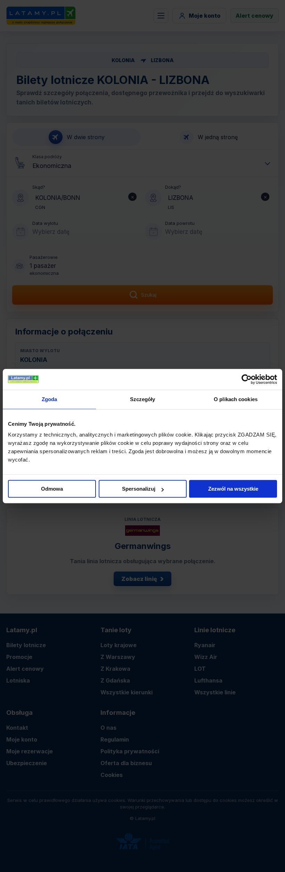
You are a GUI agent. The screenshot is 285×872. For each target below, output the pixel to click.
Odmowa (52, 489)
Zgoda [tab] (49, 399)
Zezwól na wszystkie (233, 489)
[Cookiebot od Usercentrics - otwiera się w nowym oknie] (246, 379)
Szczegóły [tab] (142, 399)
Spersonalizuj (138, 489)
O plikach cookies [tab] (236, 399)
